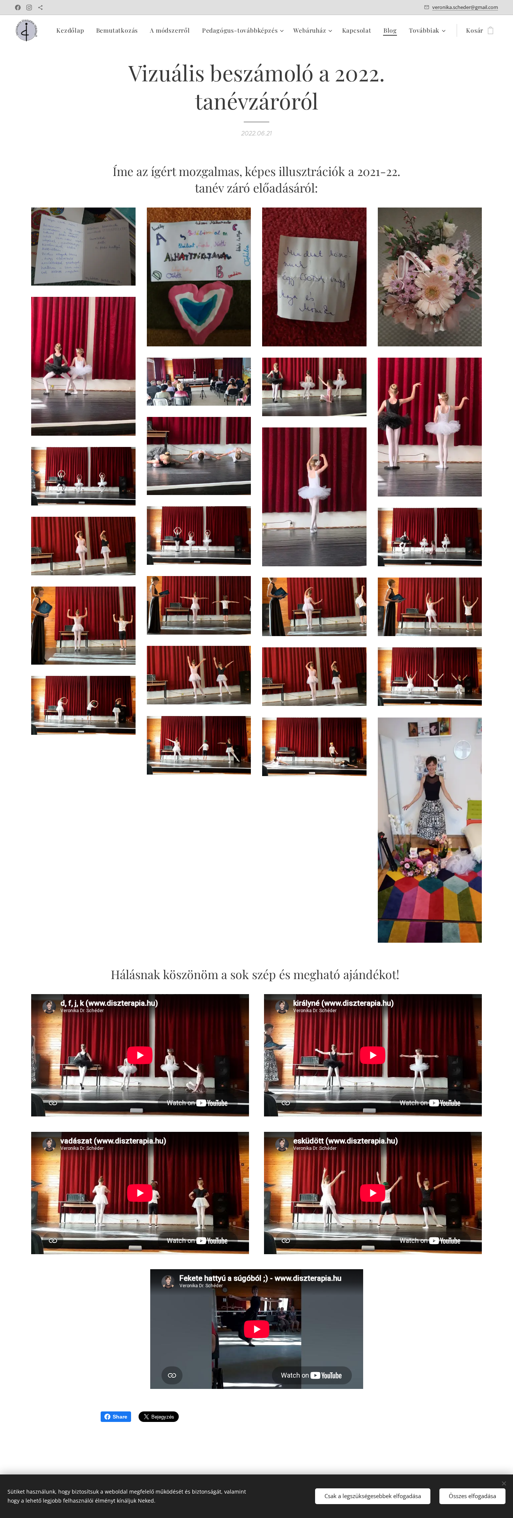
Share (120, 1417)
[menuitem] (72, 30)
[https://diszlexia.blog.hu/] (40, 7)
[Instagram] (29, 7)
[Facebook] (18, 7)
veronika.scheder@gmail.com (465, 7)
